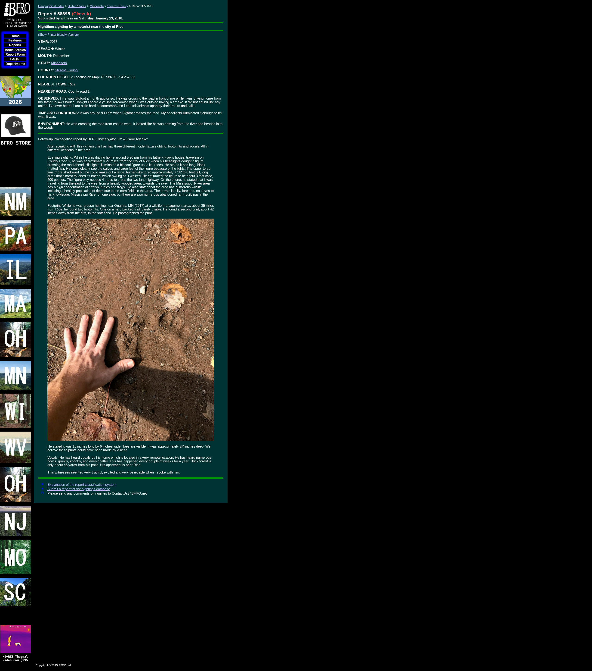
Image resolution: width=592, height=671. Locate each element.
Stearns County (117, 6)
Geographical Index (51, 6)
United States (77, 6)
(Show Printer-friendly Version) (58, 34)
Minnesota (97, 6)
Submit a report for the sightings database (78, 489)
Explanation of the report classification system (82, 484)
